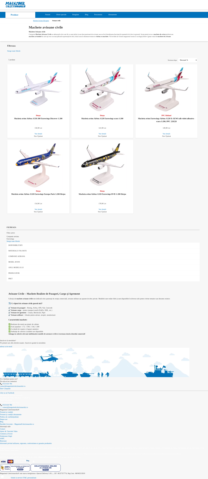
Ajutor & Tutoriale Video (8, 431)
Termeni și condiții (6, 412)
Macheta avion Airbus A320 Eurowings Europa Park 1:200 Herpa (38, 194)
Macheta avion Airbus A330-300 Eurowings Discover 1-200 (38, 118)
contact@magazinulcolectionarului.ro (12, 386)
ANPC (2, 438)
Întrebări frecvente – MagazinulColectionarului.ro (17, 424)
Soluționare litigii (6, 436)
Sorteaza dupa (172, 60)
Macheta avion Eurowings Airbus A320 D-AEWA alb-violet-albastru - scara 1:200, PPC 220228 (166, 119)
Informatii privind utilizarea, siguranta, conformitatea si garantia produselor (26, 443)
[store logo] (15, 5)
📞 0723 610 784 (6, 384)
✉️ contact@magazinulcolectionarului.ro (14, 407)
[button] (68, 65)
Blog (1, 422)
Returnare (3, 441)
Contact (2, 429)
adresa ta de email (6, 346)
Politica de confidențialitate (9, 417)
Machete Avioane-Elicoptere (41, 21)
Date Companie (5, 388)
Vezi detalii (38, 134)
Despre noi (3, 419)
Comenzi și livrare (6, 434)
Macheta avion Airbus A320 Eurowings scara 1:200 (102, 118)
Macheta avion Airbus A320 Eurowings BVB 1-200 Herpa (102, 194)
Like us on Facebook (7, 393)
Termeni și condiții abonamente (10, 414)
